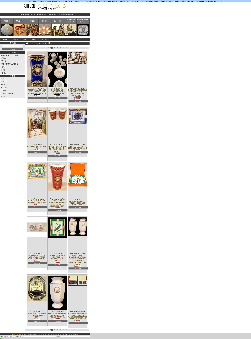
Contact (3, 90)
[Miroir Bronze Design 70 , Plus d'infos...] (37, 137)
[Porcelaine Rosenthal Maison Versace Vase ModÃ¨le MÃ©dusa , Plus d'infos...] (57, 190)
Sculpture (3, 67)
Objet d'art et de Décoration (9, 64)
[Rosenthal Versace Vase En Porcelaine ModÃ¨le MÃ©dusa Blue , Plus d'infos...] (37, 86)
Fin (69, 47)
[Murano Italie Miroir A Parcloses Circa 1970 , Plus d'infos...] (37, 300)
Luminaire (3, 58)
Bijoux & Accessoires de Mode (10, 55)
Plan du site (57, 336)
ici (223, 1)
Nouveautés (4, 81)
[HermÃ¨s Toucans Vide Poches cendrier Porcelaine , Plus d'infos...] (78, 186)
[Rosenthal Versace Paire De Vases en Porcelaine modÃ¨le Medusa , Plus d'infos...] (57, 120)
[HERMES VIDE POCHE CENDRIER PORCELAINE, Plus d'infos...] (78, 123)
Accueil (3, 78)
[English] (50, 43)
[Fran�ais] (48, 43)
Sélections (4, 87)
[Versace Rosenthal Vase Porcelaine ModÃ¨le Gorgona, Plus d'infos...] (57, 309)
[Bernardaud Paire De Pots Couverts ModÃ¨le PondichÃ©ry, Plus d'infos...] (37, 236)
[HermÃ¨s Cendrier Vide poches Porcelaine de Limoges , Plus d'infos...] (57, 237)
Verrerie (3, 73)
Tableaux (3, 70)
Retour (3, 96)
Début (45, 47)
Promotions (5, 84)
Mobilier (3, 61)
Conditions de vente (7, 93)
